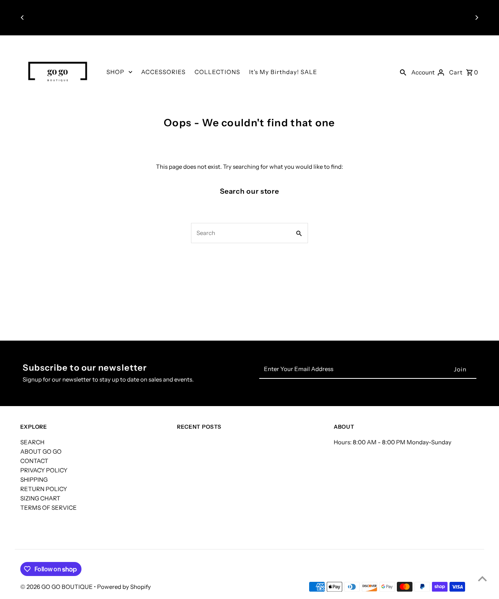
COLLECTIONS (217, 72)
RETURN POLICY (43, 489)
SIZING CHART (40, 498)
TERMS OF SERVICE (48, 507)
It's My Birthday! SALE (283, 72)
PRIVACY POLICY (43, 470)
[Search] (403, 72)
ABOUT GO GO (41, 451)
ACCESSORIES (163, 72)
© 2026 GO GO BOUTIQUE (57, 586)
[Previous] (22, 17)
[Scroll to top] (482, 578)
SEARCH (32, 442)
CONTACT (34, 461)
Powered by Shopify (124, 586)
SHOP (115, 72)
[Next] (476, 17)
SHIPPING (34, 479)
